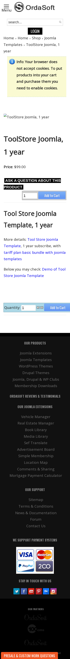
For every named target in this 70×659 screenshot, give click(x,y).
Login (35, 31)
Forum (35, 519)
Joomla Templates (36, 359)
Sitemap (36, 499)
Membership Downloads (36, 385)
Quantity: (12, 307)
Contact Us (36, 525)
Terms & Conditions (35, 506)
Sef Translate (35, 442)
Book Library (36, 429)
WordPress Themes (36, 366)
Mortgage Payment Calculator (36, 475)
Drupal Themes (35, 372)
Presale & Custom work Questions (29, 655)
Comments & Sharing (35, 469)
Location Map (36, 462)
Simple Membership (35, 455)
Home (9, 37)
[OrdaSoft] (35, 7)
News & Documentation (36, 512)
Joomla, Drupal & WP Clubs (36, 379)
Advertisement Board (36, 449)
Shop (36, 37)
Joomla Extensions (36, 353)
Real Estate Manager (36, 423)
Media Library (36, 436)
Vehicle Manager (35, 416)
